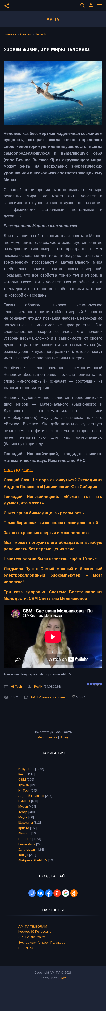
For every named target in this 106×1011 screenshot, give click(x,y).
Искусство (26, 769)
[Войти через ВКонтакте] (40, 893)
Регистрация (47, 737)
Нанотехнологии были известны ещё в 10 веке (50, 559)
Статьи (25, 34)
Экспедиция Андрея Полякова (41, 942)
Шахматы (25, 822)
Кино (22, 774)
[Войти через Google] (65, 893)
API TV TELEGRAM (32, 926)
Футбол (24, 833)
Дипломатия (27, 849)
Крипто (23, 828)
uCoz (62, 978)
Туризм (23, 785)
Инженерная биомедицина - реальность (44, 513)
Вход (64, 737)
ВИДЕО (24, 801)
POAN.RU (25, 948)
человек (59, 697)
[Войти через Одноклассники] (74, 893)
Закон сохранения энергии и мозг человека (46, 533)
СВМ (22, 779)
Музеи (23, 806)
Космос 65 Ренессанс (34, 931)
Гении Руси (26, 844)
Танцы (23, 855)
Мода (22, 817)
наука (46, 697)
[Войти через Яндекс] (57, 893)
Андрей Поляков (31, 796)
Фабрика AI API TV (32, 860)
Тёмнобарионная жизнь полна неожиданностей (51, 523)
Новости (24, 839)
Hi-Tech (40, 34)
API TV (53, 19)
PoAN (38, 686)
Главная (10, 34)
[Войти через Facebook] (49, 893)
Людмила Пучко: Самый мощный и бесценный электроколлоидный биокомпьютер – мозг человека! (53, 575)
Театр (22, 812)
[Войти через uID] (32, 893)
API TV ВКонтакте (32, 937)
